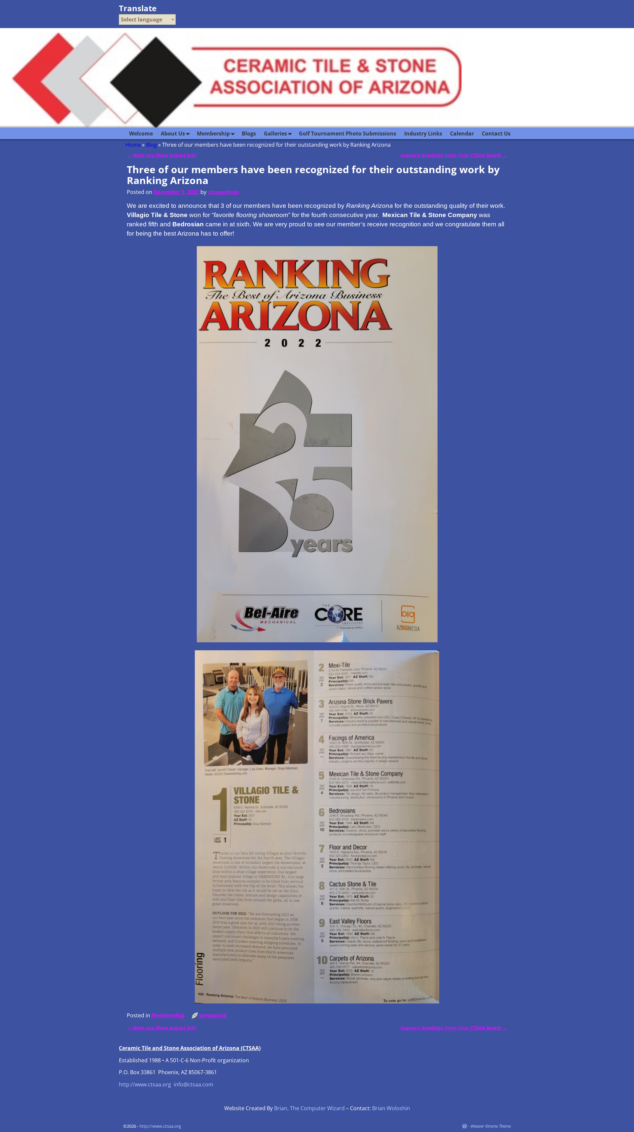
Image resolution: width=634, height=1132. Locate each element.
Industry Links (423, 133)
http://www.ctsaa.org (145, 1084)
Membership (213, 133)
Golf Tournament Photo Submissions (347, 133)
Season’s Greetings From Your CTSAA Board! (454, 155)
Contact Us (496, 133)
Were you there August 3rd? (162, 155)
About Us (173, 133)
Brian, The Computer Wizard (309, 1108)
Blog (151, 144)
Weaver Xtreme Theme (491, 1126)
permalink (213, 1015)
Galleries (275, 133)
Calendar (462, 133)
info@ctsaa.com (193, 1084)
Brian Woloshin (391, 1108)
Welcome (141, 133)
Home (133, 144)
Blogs (249, 133)
